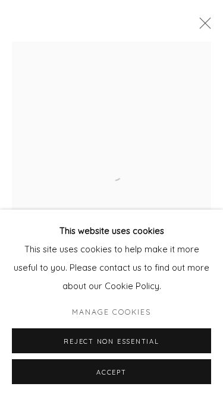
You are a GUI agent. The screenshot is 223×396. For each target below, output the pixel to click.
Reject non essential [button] (111, 341)
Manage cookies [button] (111, 311)
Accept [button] (111, 372)
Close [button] (202, 27)
